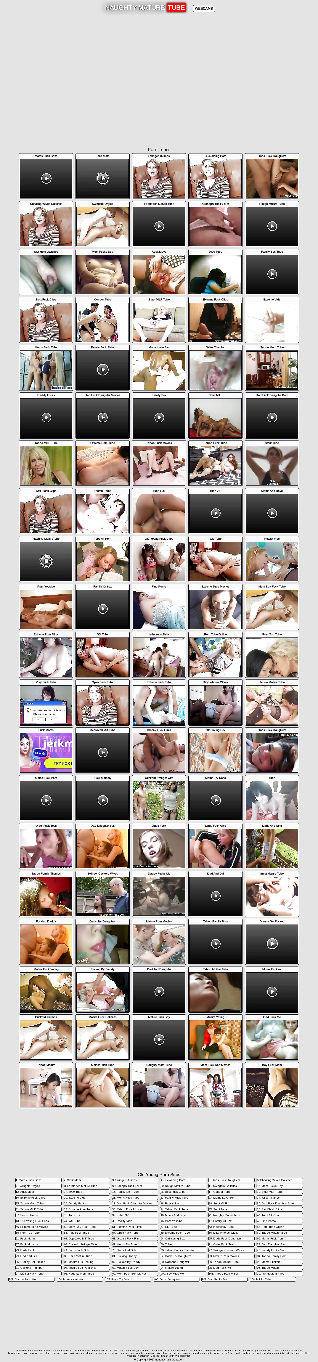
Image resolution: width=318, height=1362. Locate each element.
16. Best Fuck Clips (173, 1191)
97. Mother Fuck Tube (29, 1273)
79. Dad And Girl (26, 1256)
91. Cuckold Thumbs (29, 1267)
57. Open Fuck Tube (125, 1232)
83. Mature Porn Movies (224, 1256)
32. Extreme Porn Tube (78, 1209)
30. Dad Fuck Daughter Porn (275, 1203)
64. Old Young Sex (173, 1238)
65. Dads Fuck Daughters (225, 1238)
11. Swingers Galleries (223, 1186)
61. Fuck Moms (25, 1238)
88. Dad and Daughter (175, 1262)
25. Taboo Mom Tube (29, 1203)
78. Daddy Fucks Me (270, 1250)
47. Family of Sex (220, 1221)
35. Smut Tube (218, 1209)
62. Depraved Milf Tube (79, 1238)
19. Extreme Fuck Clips (30, 1197)
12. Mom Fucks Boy (270, 1186)
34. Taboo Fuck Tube (174, 1209)
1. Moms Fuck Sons (29, 1180)
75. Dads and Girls (124, 1250)
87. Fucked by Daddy (126, 1262)
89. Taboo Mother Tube (224, 1262)
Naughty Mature (145, 7)
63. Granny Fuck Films (126, 1238)
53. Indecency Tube (221, 1226)
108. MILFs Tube (260, 1279)
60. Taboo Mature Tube (272, 1232)
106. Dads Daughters (167, 1279)
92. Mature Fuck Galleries (80, 1267)
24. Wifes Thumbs (268, 1197)
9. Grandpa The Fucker (127, 1186)
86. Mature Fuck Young (78, 1262)
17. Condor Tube (219, 1191)
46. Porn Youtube (171, 1221)
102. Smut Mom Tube (270, 1273)
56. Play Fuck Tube (76, 1232)
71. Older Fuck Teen (221, 1244)
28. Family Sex (170, 1203)
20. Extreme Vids (74, 1197)
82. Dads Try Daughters (176, 1256)
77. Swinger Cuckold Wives (226, 1250)
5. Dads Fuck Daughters (224, 1180)
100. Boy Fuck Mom (173, 1273)
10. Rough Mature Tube (175, 1186)
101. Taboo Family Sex (224, 1273)
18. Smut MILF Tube (270, 1191)
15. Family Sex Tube (125, 1191)
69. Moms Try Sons (124, 1244)
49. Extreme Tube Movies (32, 1226)
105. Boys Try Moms (118, 1279)
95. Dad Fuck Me (220, 1267)
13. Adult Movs (25, 1191)
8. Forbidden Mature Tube (80, 1186)
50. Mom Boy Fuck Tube (80, 1226)
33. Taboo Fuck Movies (127, 1209)
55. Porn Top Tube (28, 1232)
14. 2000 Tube (73, 1191)
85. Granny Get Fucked (30, 1262)
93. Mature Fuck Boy (125, 1267)
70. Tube (166, 1244)
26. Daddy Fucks (75, 1203)
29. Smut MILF (218, 1203)
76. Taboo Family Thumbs (177, 1250)
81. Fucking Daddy (124, 1256)
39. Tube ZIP (120, 1215)
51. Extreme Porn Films (127, 1226)
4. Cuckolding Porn (173, 1180)
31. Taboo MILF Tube (29, 1209)
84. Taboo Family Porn (271, 1256)
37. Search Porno (27, 1215)
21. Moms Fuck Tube (125, 1197)
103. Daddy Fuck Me (22, 1279)
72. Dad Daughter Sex (271, 1244)
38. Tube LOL (72, 1215)
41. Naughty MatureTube (224, 1215)
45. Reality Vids (122, 1221)
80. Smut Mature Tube (78, 1256)
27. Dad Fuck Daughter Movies (132, 1203)
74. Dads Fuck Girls (77, 1250)
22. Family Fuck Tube (174, 1197)
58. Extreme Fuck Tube (175, 1232)
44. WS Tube (72, 1221)
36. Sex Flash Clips (269, 1209)
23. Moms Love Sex (221, 1197)
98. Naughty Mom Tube (79, 1273)
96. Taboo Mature (268, 1267)
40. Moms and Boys (173, 1215)
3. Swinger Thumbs (124, 1180)
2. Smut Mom (72, 1180)
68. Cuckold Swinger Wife (80, 1244)
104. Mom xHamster (70, 1279)
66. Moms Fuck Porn (270, 1238)
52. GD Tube (169, 1226)
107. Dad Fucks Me (214, 1279)
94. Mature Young (172, 1267)
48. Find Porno (266, 1221)
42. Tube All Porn (268, 1215)
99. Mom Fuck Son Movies (129, 1273)
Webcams (204, 8)
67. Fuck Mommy (27, 1244)
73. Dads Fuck (25, 1250)
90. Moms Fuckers (269, 1262)
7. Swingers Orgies (28, 1186)
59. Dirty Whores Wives (223, 1232)
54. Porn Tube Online (270, 1226)
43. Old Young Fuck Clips (32, 1221)
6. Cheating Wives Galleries (274, 1180)
